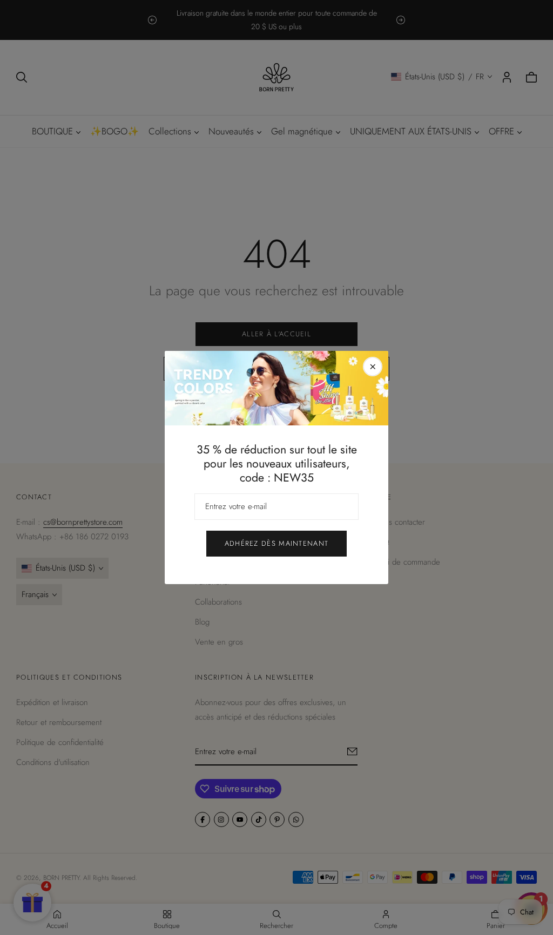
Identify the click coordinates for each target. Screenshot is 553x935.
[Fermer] (372, 366)
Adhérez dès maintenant (277, 543)
